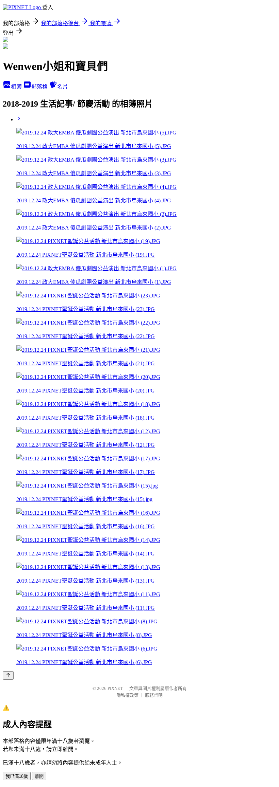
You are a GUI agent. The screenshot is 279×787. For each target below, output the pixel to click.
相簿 (17, 87)
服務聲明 (154, 695)
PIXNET (115, 688)
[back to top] (8, 675)
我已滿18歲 (16, 776)
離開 (39, 776)
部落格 (40, 87)
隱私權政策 (127, 695)
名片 (62, 87)
